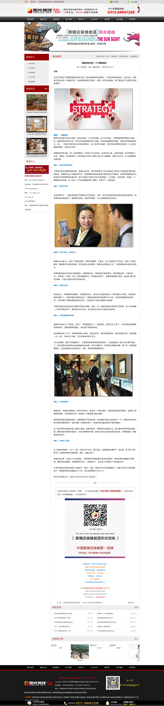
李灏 (60, 648)
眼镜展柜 (57, 692)
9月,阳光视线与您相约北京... (106, 631)
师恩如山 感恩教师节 (104, 626)
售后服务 (119, 19)
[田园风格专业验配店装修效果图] (36, 102)
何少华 (99, 648)
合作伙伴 (94, 19)
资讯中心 (81, 19)
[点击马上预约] (39, 703)
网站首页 (30, 19)
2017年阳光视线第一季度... (62, 618)
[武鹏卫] (113, 645)
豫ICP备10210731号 (93, 682)
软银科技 (93, 688)
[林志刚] (80, 651)
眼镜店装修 (28, 692)
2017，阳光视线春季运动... (62, 626)
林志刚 (80, 660)
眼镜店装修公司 (49, 692)
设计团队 (69, 19)
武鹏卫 (119, 648)
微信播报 (116, 2)
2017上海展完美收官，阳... (62, 631)
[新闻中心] (82, 36)
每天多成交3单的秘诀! (94, 602)
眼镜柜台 (72, 692)
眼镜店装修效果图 (37, 692)
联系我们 (132, 19)
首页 (107, 56)
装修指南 (32, 72)
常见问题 (32, 77)
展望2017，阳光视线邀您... (105, 613)
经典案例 (56, 19)
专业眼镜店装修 (105, 697)
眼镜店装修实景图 (80, 692)
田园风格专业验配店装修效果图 (37, 112)
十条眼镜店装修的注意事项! (71, 602)
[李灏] (53, 645)
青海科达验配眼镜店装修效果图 (37, 156)
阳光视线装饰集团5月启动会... (63, 613)
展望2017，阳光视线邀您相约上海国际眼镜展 (47, 2)
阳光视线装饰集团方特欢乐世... (107, 622)
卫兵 (138, 660)
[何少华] (93, 645)
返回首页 (131, 602)
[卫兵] (138, 651)
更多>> (46, 89)
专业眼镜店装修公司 (129, 697)
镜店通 (107, 19)
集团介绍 (43, 19)
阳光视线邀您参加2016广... (105, 618)
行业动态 (32, 68)
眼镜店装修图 (64, 692)
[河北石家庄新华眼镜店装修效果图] (36, 124)
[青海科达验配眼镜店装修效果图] (36, 146)
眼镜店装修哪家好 (116, 697)
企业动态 (32, 63)
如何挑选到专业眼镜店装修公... (64, 622)
